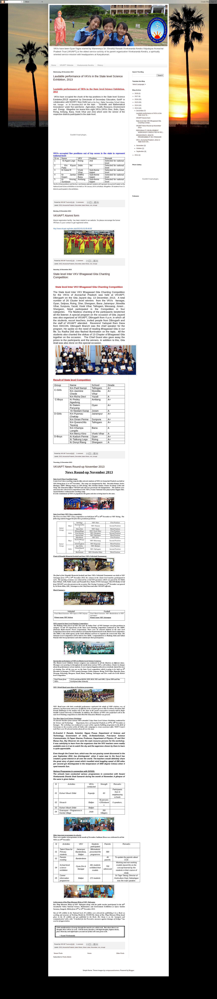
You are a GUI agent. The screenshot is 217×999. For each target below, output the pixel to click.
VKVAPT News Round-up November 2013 (78, 466)
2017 (137, 96)
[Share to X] (93, 202)
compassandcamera (112, 970)
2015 (137, 102)
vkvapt (95, 205)
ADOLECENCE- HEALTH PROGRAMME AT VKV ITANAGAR (148, 136)
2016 (137, 99)
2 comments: (80, 202)
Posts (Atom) (67, 957)
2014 (137, 105)
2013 (60, 205)
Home (53, 65)
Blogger (131, 970)
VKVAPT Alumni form (66, 215)
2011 (137, 155)
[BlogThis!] (90, 202)
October (139, 148)
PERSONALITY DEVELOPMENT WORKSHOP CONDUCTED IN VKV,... (150, 131)
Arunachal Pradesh (68, 205)
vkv (91, 205)
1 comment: (80, 260)
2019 (137, 93)
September (140, 151)
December (78, 205)
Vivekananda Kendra (85, 65)
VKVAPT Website (66, 65)
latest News (85, 205)
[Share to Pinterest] (97, 202)
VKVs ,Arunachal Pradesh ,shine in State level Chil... (148, 141)
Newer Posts (58, 953)
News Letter (86, 947)
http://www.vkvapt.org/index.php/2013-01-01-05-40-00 (72, 229)
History (100, 65)
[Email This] (88, 202)
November (94, 947)
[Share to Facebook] (95, 202)
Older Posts (120, 953)
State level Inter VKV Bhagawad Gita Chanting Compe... (148, 122)
